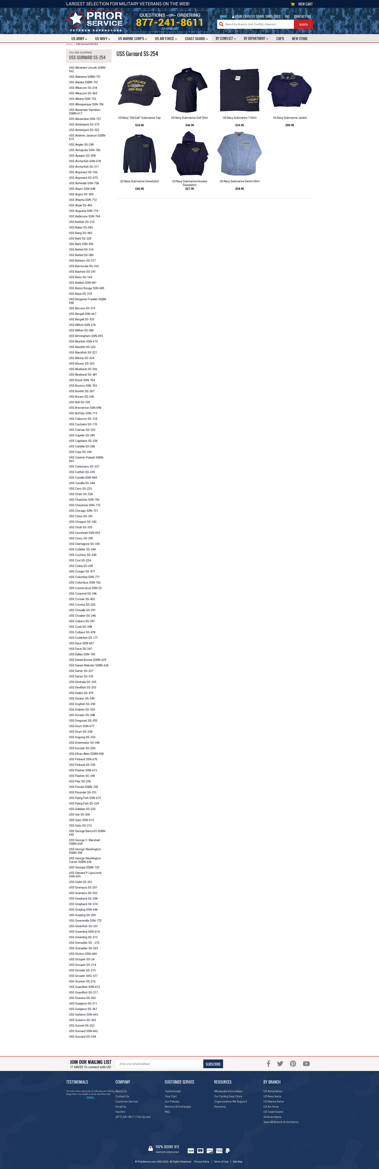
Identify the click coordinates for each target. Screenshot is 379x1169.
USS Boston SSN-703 (83, 385)
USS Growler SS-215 (82, 970)
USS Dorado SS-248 (82, 715)
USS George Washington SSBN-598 (85, 851)
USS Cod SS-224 (80, 560)
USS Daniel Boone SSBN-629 (87, 660)
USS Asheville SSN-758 (84, 183)
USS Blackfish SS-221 (83, 352)
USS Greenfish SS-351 (83, 926)
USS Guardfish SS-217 (83, 992)
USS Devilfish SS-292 (82, 687)
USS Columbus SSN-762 (85, 582)
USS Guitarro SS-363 (82, 1020)
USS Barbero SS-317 (82, 260)
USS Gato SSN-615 (81, 820)
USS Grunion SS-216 (82, 981)
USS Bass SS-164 (80, 277)
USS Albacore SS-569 (83, 93)
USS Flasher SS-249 (82, 776)
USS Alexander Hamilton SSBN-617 (84, 111)
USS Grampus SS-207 (83, 887)
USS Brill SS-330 (79, 402)
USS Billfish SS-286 (81, 330)
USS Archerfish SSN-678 (85, 161)
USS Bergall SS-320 (81, 319)
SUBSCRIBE (213, 1064)
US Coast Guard (273, 1111)
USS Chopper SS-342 (83, 522)
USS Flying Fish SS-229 (84, 803)
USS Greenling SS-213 (83, 937)
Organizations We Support (230, 1101)
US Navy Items (272, 1096)
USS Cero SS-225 (80, 488)
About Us (121, 1091)
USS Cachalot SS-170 (83, 424)
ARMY (78, 38)
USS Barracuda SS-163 (84, 266)
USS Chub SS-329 (80, 527)
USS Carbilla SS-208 (82, 446)
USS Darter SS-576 (81, 676)
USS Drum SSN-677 (81, 726)
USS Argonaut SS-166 (83, 172)
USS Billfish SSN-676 (82, 325)
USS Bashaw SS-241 (82, 271)
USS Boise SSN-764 (82, 380)
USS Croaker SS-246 (82, 615)
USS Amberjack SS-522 (84, 130)
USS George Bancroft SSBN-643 (87, 832)
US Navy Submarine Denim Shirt (240, 181)
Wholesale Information (228, 1091)
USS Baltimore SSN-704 (84, 216)
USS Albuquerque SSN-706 (86, 104)
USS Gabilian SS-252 (82, 809)
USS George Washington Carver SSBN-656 (85, 860)
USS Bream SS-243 (81, 396)
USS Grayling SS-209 (82, 915)
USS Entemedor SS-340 (84, 742)
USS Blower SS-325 (81, 363)
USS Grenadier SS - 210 (84, 943)
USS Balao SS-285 (81, 227)
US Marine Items (274, 1101)
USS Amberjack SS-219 (84, 124)
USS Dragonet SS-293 (83, 720)
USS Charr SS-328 (81, 494)
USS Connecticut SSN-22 (85, 588)
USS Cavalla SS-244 (82, 483)
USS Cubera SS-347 (82, 621)
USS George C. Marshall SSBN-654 (84, 841)
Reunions (220, 1106)
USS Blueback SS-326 (83, 369)
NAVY (101, 38)
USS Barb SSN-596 (81, 244)
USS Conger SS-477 (82, 571)
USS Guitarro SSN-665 (83, 1014)
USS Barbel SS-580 (81, 255)
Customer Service (126, 1101)
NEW (300, 38)
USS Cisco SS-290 (81, 538)
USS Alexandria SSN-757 (85, 119)
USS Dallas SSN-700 (82, 654)
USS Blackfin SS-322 (82, 347)
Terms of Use (221, 1161)
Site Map (237, 1161)
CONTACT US (302, 16)
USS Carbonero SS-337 (84, 466)
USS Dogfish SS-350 (82, 704)
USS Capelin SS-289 (82, 435)
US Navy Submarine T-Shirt (239, 117)
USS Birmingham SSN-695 (86, 336)
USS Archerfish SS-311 (84, 166)
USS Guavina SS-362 (82, 998)
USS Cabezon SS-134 (83, 419)
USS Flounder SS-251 (83, 792)
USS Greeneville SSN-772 (85, 920)
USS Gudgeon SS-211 (83, 1003)
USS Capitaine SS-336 (83, 441)
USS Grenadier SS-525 (83, 948)
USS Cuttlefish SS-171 (83, 638)
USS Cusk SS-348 (80, 626)
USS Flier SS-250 (80, 781)
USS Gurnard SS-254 (82, 1036)
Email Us (120, 1106)
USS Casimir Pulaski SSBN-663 (86, 459)
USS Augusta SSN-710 (83, 211)
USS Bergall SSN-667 (82, 314)
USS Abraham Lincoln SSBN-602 (87, 69)
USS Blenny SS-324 (81, 358)
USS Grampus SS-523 (83, 893)
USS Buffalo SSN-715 (83, 413)
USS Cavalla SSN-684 (83, 477)
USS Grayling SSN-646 (83, 909)
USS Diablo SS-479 (81, 693)
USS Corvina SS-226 (82, 604)
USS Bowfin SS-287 (81, 391)
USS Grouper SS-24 (81, 959)
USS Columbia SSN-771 (84, 577)
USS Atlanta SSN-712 (83, 200)
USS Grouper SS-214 (82, 965)
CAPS (280, 38)
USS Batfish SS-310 (82, 222)
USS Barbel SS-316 (81, 249)
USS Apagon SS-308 (82, 155)
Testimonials (173, 1091)
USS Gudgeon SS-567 (83, 1009)
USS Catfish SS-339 (82, 472)
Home (69, 44)
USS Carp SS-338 (80, 452)
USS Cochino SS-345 (82, 555)
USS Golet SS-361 (80, 882)
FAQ (287, 16)
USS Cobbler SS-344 (82, 549)
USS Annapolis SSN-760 (84, 150)
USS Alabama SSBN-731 (85, 77)
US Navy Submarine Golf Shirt (189, 117)
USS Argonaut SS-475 (83, 178)
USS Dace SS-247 (80, 649)
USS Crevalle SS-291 (82, 610)
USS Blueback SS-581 (83, 374)
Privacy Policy (201, 1161)
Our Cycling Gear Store (228, 1096)
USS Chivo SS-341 (81, 516)
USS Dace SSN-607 (81, 643)
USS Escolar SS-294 (82, 748)
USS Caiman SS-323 (82, 430)
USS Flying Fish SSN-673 (85, 798)
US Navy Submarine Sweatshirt (139, 181)
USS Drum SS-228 (80, 731)
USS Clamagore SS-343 (84, 544)
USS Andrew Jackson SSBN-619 (87, 137)
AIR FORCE (165, 38)
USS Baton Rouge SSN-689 (86, 288)
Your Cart (171, 1096)
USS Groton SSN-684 (83, 954)
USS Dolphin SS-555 (82, 709)
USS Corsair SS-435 (82, 599)
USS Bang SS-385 (80, 233)
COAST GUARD (195, 38)
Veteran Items (272, 1116)
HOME (223, 16)
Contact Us (122, 1096)
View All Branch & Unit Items (281, 1122)
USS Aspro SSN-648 (82, 189)
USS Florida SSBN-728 (83, 787)
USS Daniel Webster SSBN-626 (89, 665)
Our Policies (172, 1101)
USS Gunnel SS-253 (81, 1025)
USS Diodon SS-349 (82, 698)
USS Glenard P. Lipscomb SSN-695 (85, 874)
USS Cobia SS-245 (81, 566)
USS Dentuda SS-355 (82, 682)
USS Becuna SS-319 (82, 308)
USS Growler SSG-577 (83, 976)
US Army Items (273, 1091)
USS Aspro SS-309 (81, 194)
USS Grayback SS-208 (83, 898)
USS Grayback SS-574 (83, 904)
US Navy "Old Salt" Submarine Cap (139, 117)
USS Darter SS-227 (81, 671)
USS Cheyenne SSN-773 (84, 505)
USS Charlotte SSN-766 (84, 499)
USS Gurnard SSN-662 (83, 1031)
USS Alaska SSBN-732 (83, 82)
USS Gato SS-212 (80, 825)
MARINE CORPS (131, 38)
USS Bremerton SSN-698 (85, 408)
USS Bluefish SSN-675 (83, 341)
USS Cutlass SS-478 (82, 632)
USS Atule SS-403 (80, 205)
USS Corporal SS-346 (83, 593)
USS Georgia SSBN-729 (84, 867)
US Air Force (271, 1106)
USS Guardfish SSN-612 (84, 987)
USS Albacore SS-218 (83, 88)
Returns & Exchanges (178, 1106)
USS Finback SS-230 (82, 765)
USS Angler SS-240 (81, 144)
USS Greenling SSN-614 (84, 931)
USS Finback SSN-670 (83, 759)
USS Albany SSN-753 (82, 99)
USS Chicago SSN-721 (83, 510)
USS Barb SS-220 (80, 238)
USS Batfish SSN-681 (83, 282)
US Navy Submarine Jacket (290, 117)
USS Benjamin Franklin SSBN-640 (88, 301)
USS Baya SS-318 (80, 294)
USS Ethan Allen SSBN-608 (86, 754)
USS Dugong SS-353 (82, 737)
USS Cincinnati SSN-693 (84, 533)
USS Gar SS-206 (79, 814)
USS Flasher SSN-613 (83, 770)
